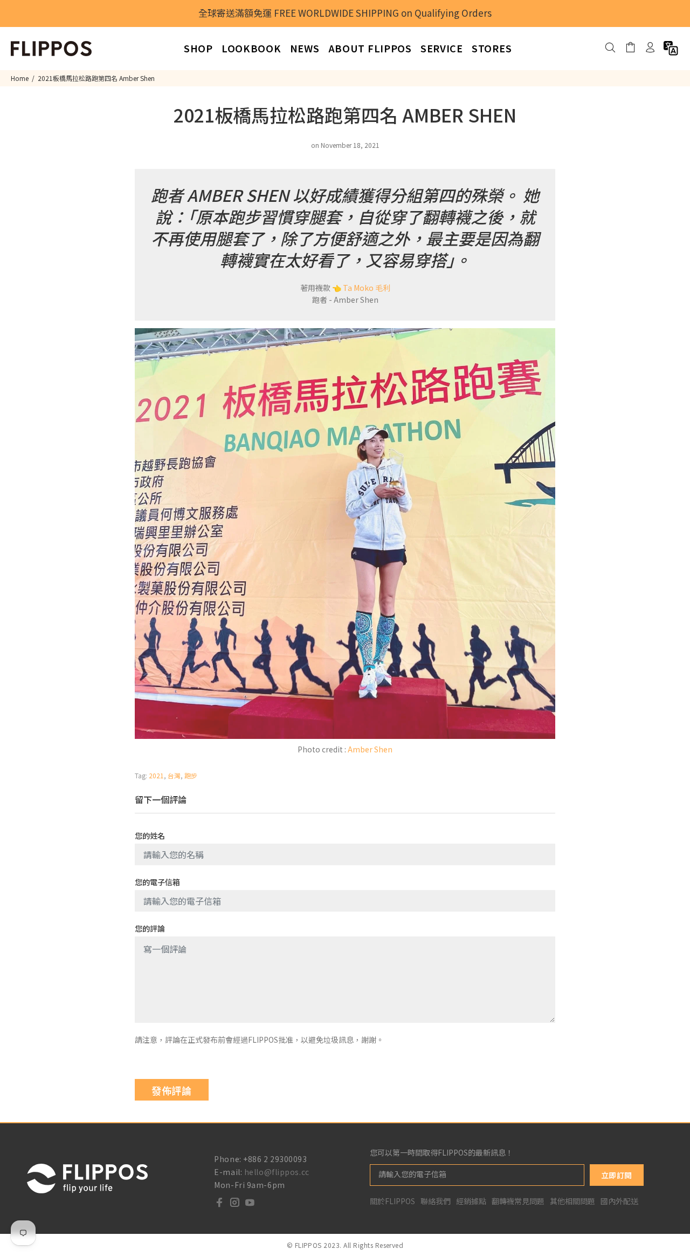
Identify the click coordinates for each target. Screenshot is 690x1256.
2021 (156, 775)
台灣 (174, 775)
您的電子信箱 (157, 882)
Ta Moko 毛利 (366, 287)
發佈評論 (171, 1090)
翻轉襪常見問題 (518, 1201)
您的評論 (150, 928)
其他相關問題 (572, 1201)
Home (20, 78)
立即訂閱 (616, 1175)
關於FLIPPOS (392, 1201)
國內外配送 (619, 1201)
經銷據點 (471, 1201)
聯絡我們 (435, 1201)
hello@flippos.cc (276, 1171)
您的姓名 (150, 835)
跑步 (190, 775)
